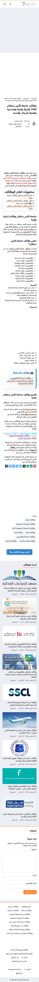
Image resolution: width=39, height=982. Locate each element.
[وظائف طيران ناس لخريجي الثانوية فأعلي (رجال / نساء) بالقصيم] (19, 725)
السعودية (26, 98)
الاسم (35, 875)
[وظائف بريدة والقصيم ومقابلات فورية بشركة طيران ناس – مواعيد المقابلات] (19, 781)
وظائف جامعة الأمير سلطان (19, 249)
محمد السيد (18, 121)
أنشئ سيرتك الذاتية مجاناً (19, 552)
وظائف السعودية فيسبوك (19, 435)
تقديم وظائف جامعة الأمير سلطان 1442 (20, 207)
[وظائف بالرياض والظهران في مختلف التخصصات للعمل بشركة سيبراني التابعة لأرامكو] (19, 668)
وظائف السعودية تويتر (28, 433)
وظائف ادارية (29, 229)
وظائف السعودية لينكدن (27, 438)
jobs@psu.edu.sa (29, 414)
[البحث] (4, 4)
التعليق (34, 849)
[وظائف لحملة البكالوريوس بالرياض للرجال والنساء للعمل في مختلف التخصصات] (19, 638)
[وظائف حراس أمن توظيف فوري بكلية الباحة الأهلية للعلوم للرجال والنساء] (19, 753)
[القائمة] (10, 4)
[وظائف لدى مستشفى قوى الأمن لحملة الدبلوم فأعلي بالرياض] (19, 610)
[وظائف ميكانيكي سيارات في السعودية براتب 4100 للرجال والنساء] (19, 808)
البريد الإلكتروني (31, 883)
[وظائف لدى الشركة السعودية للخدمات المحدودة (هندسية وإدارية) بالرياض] (19, 697)
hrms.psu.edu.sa (30, 409)
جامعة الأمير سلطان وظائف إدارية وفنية (20, 196)
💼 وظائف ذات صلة (23, 203)
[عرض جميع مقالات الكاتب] (34, 123)
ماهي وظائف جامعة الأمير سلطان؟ (19, 200)
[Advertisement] (19, 30)
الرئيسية (34, 98)
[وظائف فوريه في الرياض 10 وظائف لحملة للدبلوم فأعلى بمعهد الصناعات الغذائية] (19, 583)
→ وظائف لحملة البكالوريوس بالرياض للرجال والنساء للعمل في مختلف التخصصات (20, 380)
